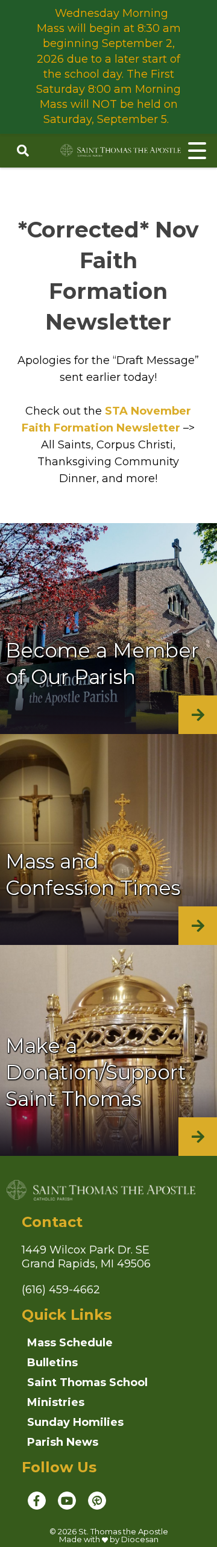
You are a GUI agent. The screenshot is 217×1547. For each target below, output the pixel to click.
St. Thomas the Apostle (123, 1531)
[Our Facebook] (37, 1501)
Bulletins (52, 1362)
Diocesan (140, 1539)
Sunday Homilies (75, 1422)
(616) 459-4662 (61, 1289)
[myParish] (97, 1501)
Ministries (55, 1402)
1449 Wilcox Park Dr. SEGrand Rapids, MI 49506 (86, 1256)
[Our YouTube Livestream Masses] (67, 1501)
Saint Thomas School (87, 1382)
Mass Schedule (70, 1342)
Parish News (62, 1442)
